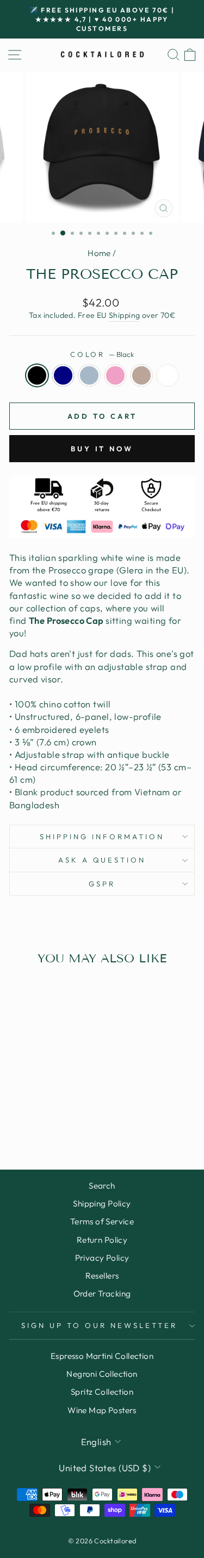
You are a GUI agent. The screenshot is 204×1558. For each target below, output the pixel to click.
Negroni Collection (101, 1374)
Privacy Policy (102, 1258)
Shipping (124, 315)
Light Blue (89, 375)
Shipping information (102, 836)
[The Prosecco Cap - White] (44, 1119)
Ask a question (102, 859)
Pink (115, 375)
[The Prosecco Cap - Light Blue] (44, 1108)
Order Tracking (102, 1293)
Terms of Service (102, 1221)
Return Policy (102, 1240)
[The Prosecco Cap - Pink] (57, 1108)
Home (99, 253)
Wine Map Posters (102, 1410)
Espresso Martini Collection (102, 1356)
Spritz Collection (102, 1392)
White (167, 375)
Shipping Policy (102, 1203)
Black (37, 375)
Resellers (102, 1275)
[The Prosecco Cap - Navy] (32, 1108)
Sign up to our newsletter (99, 1325)
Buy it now (102, 448)
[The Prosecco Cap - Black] (19, 1108)
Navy (63, 375)
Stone (141, 375)
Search (102, 1185)
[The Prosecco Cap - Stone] (69, 1108)
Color (102, 354)
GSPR (102, 883)
